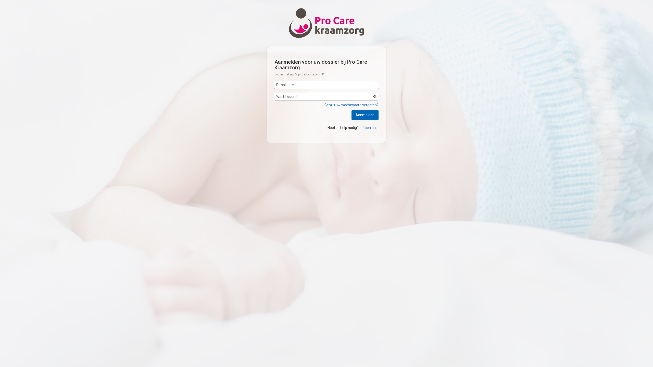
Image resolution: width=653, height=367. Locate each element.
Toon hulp (371, 128)
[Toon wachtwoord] (374, 96)
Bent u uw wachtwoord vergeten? (351, 105)
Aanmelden (365, 115)
